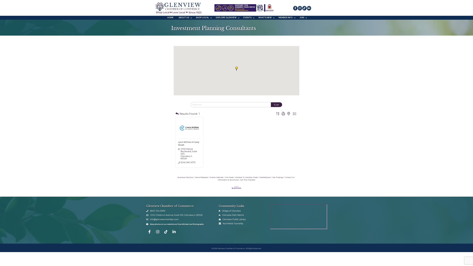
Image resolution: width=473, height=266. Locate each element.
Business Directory (185, 177)
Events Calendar (216, 177)
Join (301, 17)
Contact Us (289, 177)
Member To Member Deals (246, 177)
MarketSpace (265, 177)
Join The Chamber (247, 180)
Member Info (286, 17)
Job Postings (277, 177)
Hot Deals (229, 177)
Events (247, 17)
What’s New (265, 17)
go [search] (277, 104)
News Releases (201, 177)
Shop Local (202, 17)
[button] (236, 68)
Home (170, 17)
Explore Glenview (226, 17)
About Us (183, 17)
